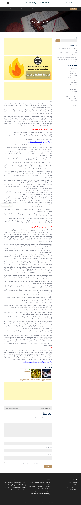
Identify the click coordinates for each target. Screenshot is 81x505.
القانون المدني (73, 73)
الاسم (50, 440)
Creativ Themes (52, 502)
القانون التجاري (73, 70)
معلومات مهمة (16, 8)
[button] (6, 205)
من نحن (26, 8)
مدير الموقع (46, 402)
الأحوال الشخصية (72, 482)
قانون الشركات (73, 89)
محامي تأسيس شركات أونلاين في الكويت (68, 54)
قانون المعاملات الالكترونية (71, 96)
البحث (75, 38)
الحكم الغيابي (73, 484)
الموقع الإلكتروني (49, 454)
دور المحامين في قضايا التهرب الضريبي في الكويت (66, 57)
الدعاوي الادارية (73, 489)
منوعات (74, 105)
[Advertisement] (28, 46)
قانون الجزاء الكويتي (33, 402)
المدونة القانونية (8, 8)
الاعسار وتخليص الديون (71, 487)
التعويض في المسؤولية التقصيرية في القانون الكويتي (66, 52)
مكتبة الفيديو (73, 102)
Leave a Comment (25, 402)
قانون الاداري (73, 80)
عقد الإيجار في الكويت (46, 408)
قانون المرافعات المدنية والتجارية (69, 93)
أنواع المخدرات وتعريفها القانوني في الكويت (34, 362)
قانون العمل (73, 91)
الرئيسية (31, 8)
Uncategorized (74, 68)
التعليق (50, 420)
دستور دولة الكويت (72, 75)
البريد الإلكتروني (48, 447)
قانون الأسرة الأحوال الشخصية (70, 77)
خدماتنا (22, 8)
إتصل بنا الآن (73, 8)
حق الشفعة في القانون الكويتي (36, 142)
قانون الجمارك (73, 86)
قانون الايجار (73, 82)
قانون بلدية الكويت (72, 98)
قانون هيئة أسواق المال (71, 100)
